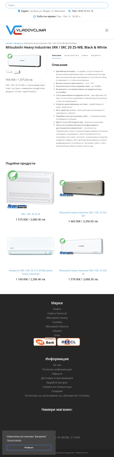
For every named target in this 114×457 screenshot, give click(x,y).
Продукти (18, 43)
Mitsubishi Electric (57, 326)
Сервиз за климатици (57, 387)
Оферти (57, 373)
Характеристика (71, 55)
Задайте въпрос (57, 382)
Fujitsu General (57, 313)
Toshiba (57, 322)
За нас (57, 365)
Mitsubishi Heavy (57, 318)
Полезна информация (57, 369)
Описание (56, 55)
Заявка (85, 55)
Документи (96, 55)
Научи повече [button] (14, 440)
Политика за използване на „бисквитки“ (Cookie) (57, 395)
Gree (57, 335)
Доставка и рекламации (57, 378)
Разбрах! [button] (29, 447)
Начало (9, 43)
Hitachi (57, 331)
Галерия (57, 391)
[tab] (56, 55)
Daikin (57, 309)
